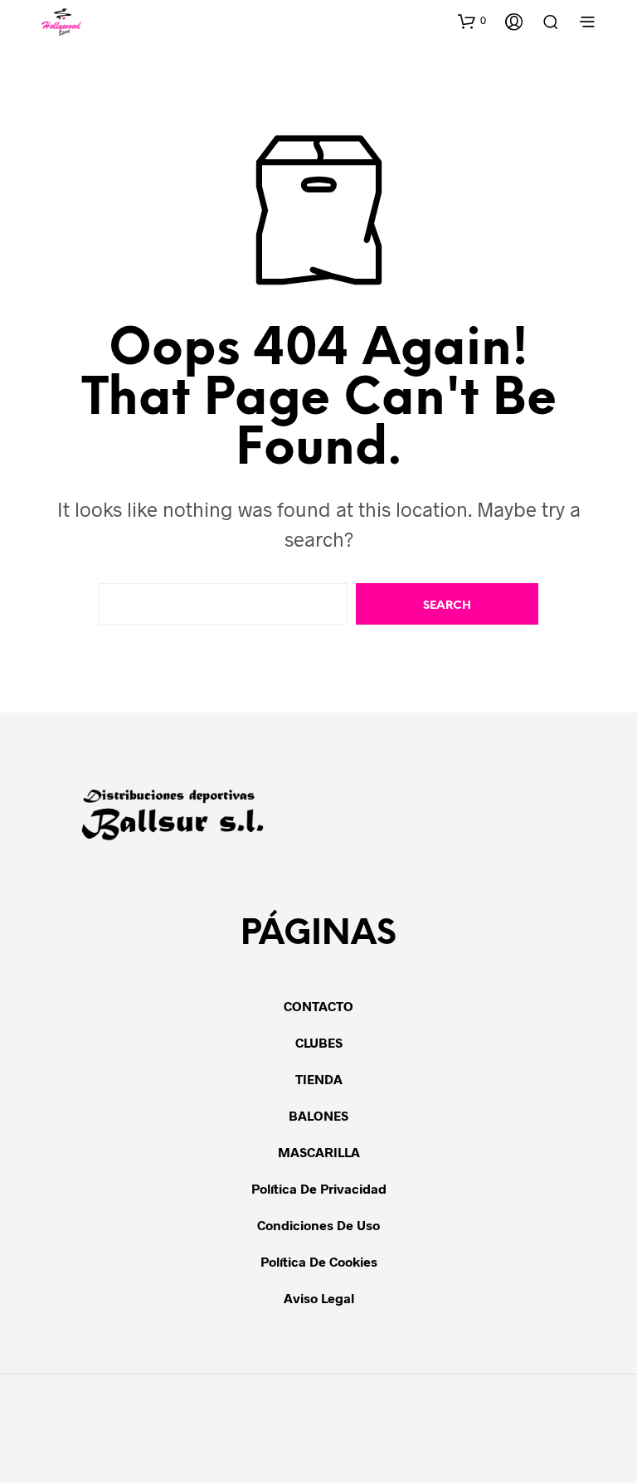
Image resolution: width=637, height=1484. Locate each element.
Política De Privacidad (319, 1188)
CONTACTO (318, 1006)
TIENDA (319, 1079)
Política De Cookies (318, 1261)
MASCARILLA (319, 1152)
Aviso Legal (319, 1298)
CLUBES (319, 1042)
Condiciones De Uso (318, 1225)
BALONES (318, 1115)
